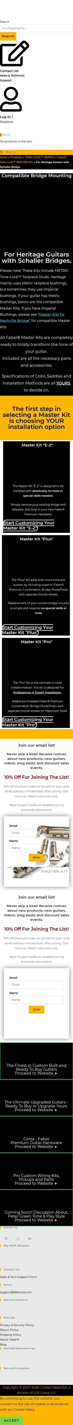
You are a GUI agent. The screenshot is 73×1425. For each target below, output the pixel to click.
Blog (3, 1344)
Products (16, 157)
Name (13, 841)
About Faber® (9, 1339)
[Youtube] (29, 1238)
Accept (11, 1420)
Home (3, 157)
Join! (36, 857)
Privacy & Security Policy (17, 1325)
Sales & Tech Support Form (18, 1277)
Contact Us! (9, 71)
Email (13, 826)
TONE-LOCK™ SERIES (39, 157)
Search (4, 22)
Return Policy (9, 1330)
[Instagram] (17, 1238)
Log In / (6, 117)
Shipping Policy (10, 1335)
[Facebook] (6, 1238)
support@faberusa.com (16, 1292)
